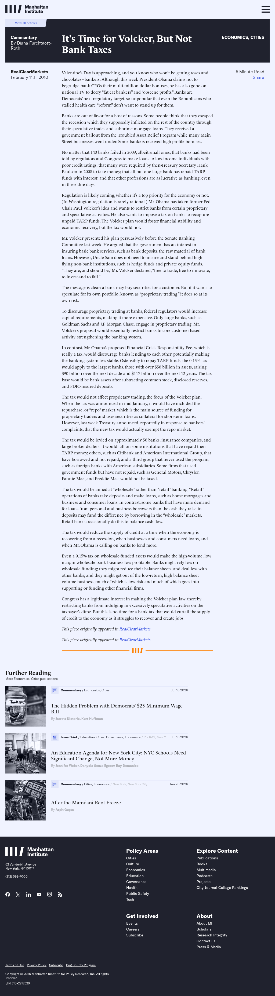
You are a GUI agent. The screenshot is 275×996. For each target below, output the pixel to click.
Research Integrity (212, 935)
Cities (257, 37)
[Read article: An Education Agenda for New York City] (25, 753)
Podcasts (204, 875)
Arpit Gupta (65, 810)
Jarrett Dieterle (68, 719)
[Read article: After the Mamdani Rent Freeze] (25, 800)
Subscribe (134, 935)
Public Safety (137, 893)
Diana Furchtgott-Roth (31, 45)
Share (258, 77)
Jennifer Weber (67, 766)
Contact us (206, 941)
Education (135, 875)
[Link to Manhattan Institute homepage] (29, 854)
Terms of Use (14, 965)
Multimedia (206, 869)
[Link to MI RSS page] (60, 896)
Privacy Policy (36, 965)
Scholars (204, 929)
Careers (132, 929)
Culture (132, 864)
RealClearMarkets (29, 71)
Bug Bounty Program (81, 965)
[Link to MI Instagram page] (49, 896)
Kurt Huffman (92, 719)
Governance (136, 881)
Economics (235, 37)
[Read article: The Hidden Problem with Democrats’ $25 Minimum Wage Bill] (25, 706)
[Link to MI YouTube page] (39, 895)
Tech (130, 899)
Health (132, 887)
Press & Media (209, 946)
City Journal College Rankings (222, 887)
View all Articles (26, 23)
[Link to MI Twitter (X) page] (18, 895)
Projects (204, 881)
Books (202, 864)
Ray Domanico (127, 766)
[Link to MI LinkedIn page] (28, 896)
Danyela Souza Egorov (97, 766)
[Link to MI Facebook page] (7, 896)
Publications (207, 858)
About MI (204, 923)
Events (132, 923)
